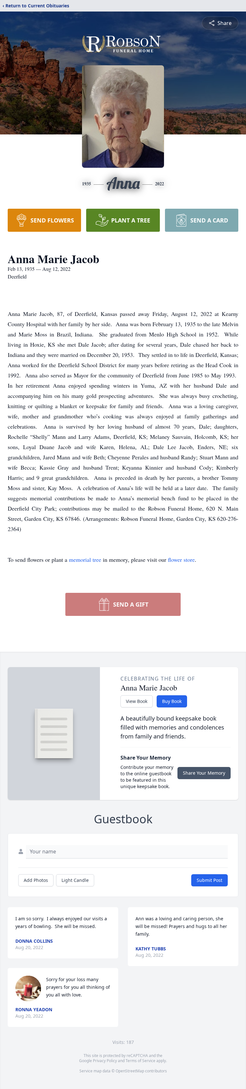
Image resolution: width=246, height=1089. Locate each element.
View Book (136, 701)
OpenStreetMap (130, 1071)
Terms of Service (140, 1060)
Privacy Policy (105, 1060)
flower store (181, 559)
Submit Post (209, 880)
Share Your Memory (204, 773)
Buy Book (172, 701)
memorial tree (85, 559)
